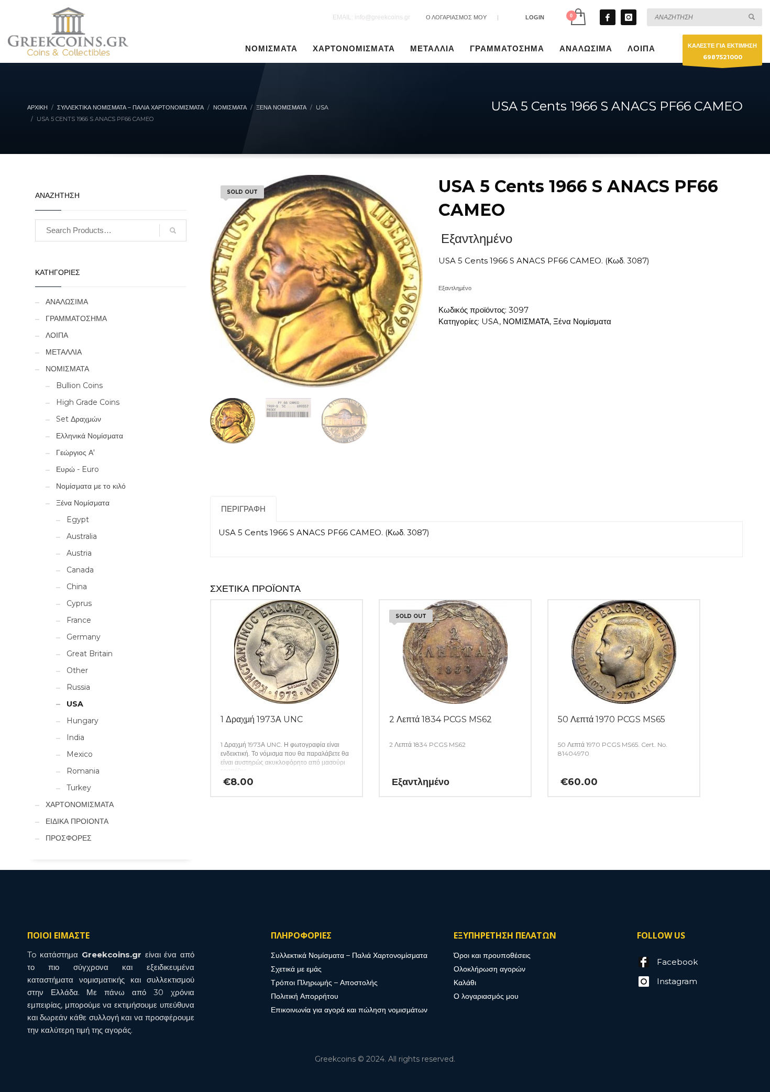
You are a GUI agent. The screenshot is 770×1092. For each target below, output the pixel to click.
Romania (83, 771)
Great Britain (90, 653)
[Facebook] (607, 17)
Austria (79, 553)
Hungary (82, 720)
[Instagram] (628, 17)
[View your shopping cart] (577, 17)
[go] (751, 16)
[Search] (172, 230)
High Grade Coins (87, 402)
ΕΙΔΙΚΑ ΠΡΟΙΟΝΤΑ (77, 821)
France (79, 620)
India (75, 737)
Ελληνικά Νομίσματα (89, 435)
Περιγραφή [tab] (243, 509)
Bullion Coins (79, 385)
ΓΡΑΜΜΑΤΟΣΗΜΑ (76, 318)
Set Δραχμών (78, 419)
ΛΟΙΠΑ (57, 335)
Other (77, 670)
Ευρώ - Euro (77, 469)
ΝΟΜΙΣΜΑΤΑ (526, 321)
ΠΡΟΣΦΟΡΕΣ (69, 838)
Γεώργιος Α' (75, 452)
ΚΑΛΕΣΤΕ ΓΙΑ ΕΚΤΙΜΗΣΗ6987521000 (722, 51)
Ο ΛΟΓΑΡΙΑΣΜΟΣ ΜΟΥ (456, 17)
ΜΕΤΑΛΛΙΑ (64, 352)
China (77, 586)
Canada (80, 570)
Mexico (80, 754)
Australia (82, 536)
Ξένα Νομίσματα (582, 321)
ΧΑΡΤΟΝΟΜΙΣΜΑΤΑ (80, 804)
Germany (84, 637)
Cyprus (79, 603)
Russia (78, 687)
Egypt (78, 519)
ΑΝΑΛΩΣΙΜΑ (67, 301)
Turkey (79, 787)
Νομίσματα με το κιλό (91, 486)
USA (490, 321)
